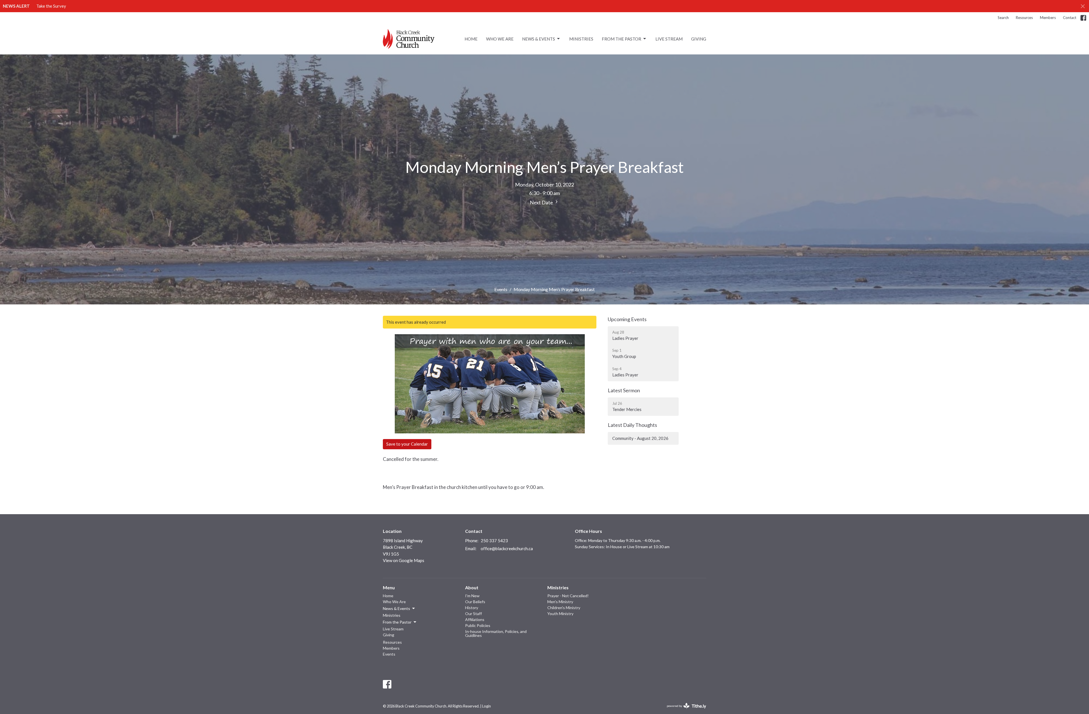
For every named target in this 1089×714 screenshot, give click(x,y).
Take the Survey (51, 6)
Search (1003, 17)
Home (471, 38)
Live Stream (669, 38)
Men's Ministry (560, 601)
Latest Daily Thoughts (632, 425)
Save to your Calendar (407, 443)
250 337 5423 (494, 540)
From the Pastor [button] (397, 622)
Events (500, 289)
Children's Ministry (563, 607)
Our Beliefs (475, 601)
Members (1048, 17)
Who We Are (500, 38)
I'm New (472, 595)
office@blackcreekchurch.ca (507, 548)
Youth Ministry (560, 613)
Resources (1024, 17)
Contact (1069, 17)
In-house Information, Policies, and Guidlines (496, 633)
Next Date (542, 202)
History (471, 607)
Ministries (581, 38)
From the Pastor (621, 38)
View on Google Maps (403, 560)
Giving (698, 38)
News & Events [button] (396, 608)
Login (486, 706)
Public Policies (477, 625)
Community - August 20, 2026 (640, 438)
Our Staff (473, 613)
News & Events (538, 38)
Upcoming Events (627, 319)
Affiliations (474, 619)
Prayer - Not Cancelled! (568, 595)
